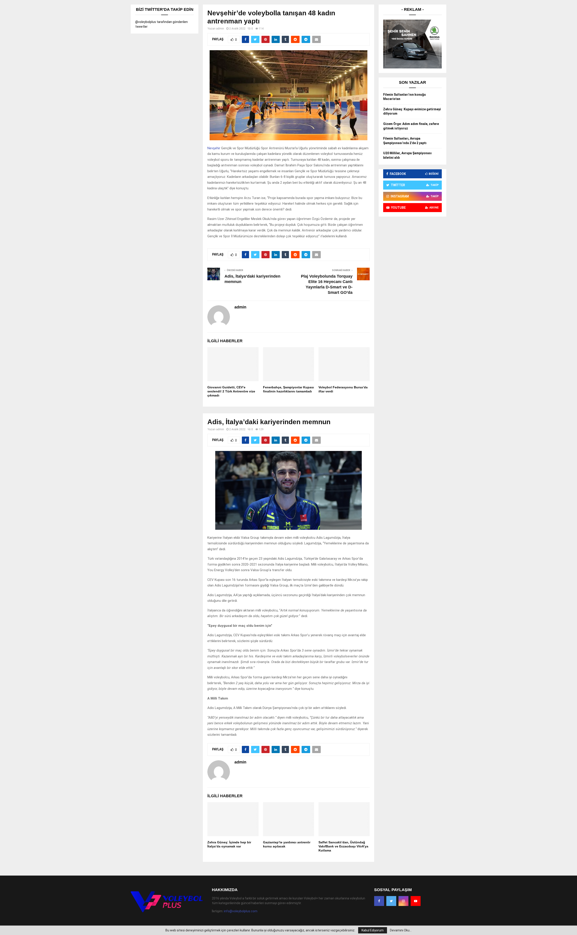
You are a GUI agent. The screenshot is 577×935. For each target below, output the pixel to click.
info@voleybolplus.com (240, 911)
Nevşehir (213, 148)
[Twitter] (391, 901)
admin (220, 28)
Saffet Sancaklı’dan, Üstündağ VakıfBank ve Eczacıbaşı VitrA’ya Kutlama (343, 846)
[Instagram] (403, 901)
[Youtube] (416, 901)
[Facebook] (379, 901)
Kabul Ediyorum (373, 930)
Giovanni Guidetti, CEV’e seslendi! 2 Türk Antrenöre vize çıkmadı (231, 391)
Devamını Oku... (401, 930)
